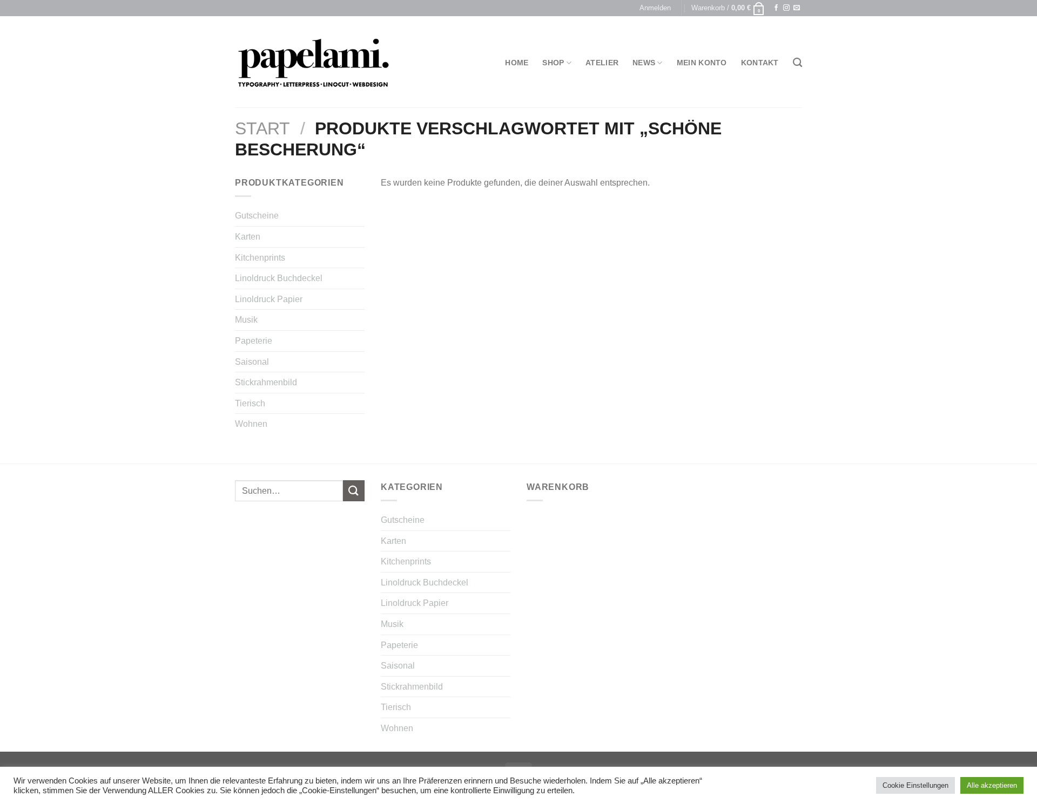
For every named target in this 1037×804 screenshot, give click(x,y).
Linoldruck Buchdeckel (278, 278)
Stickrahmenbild (266, 382)
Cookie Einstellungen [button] (915, 785)
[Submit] (354, 490)
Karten (247, 236)
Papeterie (253, 340)
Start (262, 128)
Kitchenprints (260, 257)
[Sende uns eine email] (796, 8)
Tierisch (250, 403)
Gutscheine (257, 215)
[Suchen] (797, 63)
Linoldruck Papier (268, 299)
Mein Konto (702, 62)
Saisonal (252, 361)
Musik (246, 319)
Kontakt (760, 62)
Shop (553, 62)
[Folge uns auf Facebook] (776, 8)
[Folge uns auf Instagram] (786, 8)
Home (516, 62)
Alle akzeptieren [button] (992, 785)
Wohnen (251, 423)
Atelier (601, 62)
